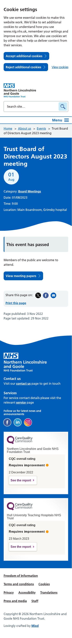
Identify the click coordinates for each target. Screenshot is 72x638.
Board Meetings (29, 191)
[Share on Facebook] (46, 295)
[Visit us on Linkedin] (17, 422)
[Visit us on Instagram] (28, 422)
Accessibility (27, 592)
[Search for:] (32, 106)
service (21, 402)
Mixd (35, 626)
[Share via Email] (53, 295)
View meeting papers (21, 276)
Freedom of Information (21, 576)
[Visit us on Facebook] (7, 422)
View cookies (60, 67)
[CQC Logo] (20, 443)
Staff (34, 601)
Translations (48, 592)
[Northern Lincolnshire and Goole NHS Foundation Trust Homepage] (20, 90)
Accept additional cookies (24, 56)
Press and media (15, 601)
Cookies (44, 584)
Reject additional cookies (23, 67)
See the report (21, 480)
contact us (23, 383)
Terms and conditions (19, 584)
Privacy (9, 592)
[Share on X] (38, 295)
